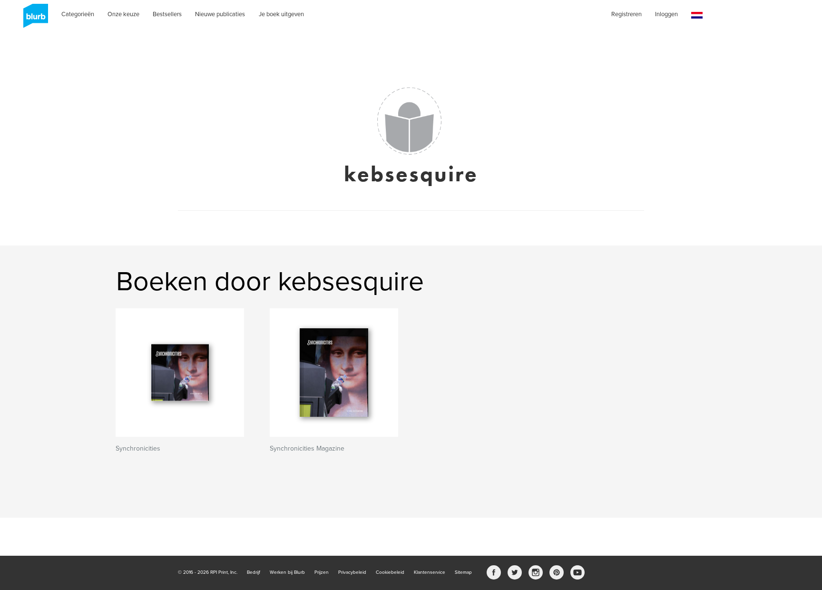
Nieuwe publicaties (220, 14)
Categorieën (77, 14)
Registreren (626, 14)
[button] (697, 15)
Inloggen (666, 14)
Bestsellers (167, 14)
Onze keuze (123, 14)
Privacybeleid (352, 572)
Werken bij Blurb (287, 572)
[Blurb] (32, 19)
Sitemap (463, 572)
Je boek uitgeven (281, 14)
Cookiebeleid (390, 572)
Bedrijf (253, 572)
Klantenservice (429, 572)
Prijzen (321, 572)
